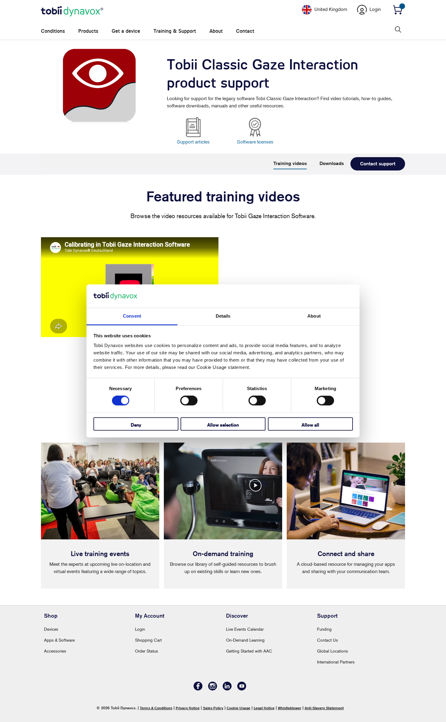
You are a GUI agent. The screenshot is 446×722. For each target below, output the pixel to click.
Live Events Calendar (245, 629)
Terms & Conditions (156, 708)
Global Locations (332, 650)
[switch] (189, 401)
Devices (51, 629)
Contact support (377, 164)
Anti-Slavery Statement (324, 708)
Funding (324, 629)
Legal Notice (264, 708)
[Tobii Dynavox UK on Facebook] (198, 688)
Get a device (126, 31)
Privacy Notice (188, 708)
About (216, 31)
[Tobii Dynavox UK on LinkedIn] (227, 688)
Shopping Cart (148, 640)
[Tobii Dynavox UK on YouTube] (241, 688)
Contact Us (327, 640)
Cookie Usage (238, 708)
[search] (397, 29)
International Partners (336, 661)
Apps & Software (59, 640)
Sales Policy (213, 708)
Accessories (55, 650)
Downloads (331, 163)
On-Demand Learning (245, 640)
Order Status (146, 650)
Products (88, 31)
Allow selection (223, 425)
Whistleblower (289, 708)
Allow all (310, 425)
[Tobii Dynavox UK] (72, 11)
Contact (245, 31)
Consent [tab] (132, 316)
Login (140, 629)
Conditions (53, 31)
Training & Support (175, 31)
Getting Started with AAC (249, 650)
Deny (136, 425)
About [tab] (314, 316)
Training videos (290, 163)
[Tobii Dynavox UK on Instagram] (212, 688)
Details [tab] (223, 316)
